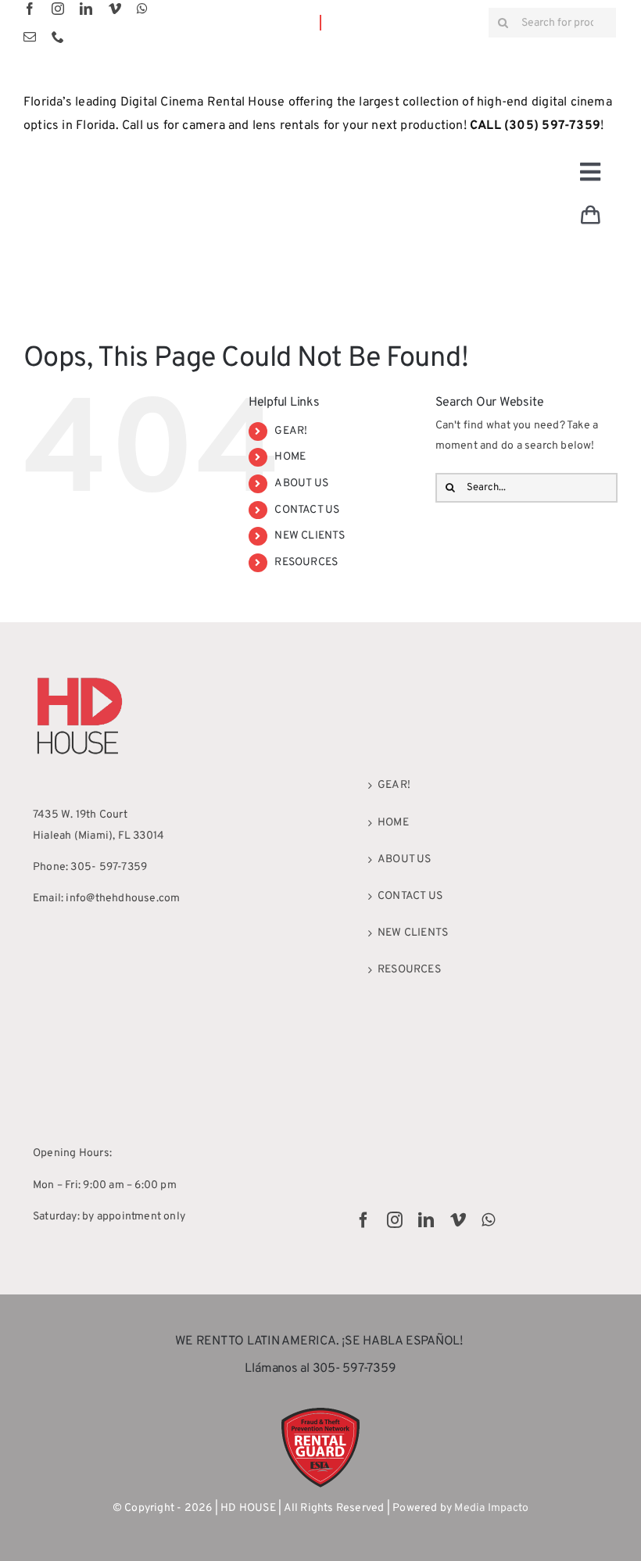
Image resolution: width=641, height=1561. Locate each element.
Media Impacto (491, 1508)
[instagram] (58, 8)
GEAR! (290, 431)
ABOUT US (301, 483)
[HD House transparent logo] (80, 674)
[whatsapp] (142, 8)
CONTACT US (306, 510)
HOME (290, 457)
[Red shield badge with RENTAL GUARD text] (320, 1413)
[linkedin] (86, 8)
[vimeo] (115, 8)
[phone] (58, 36)
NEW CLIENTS (309, 535)
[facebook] (29, 8)
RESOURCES (306, 562)
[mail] (29, 36)
